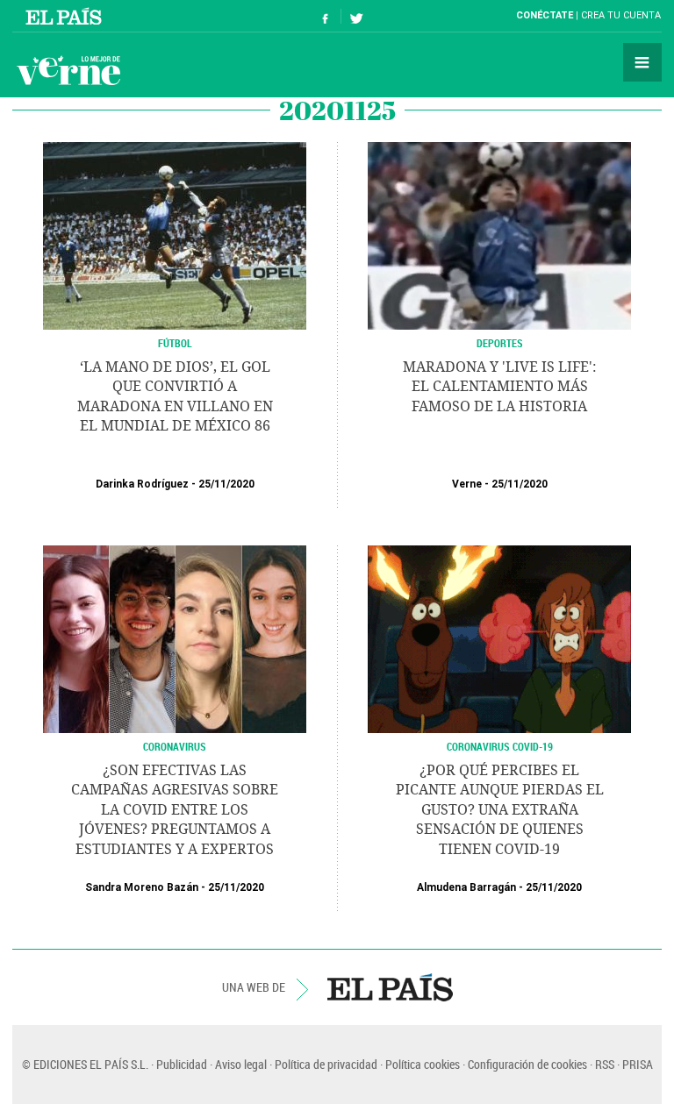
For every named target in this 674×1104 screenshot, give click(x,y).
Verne (68, 70)
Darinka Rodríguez (142, 484)
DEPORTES (500, 343)
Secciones (642, 62)
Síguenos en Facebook (326, 16)
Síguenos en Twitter (356, 16)
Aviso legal (241, 1064)
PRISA (637, 1064)
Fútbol (175, 343)
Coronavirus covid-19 (500, 746)
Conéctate (544, 15)
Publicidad (181, 1064)
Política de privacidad (326, 1064)
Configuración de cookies (527, 1064)
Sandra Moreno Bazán (141, 887)
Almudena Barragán (466, 887)
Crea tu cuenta (621, 15)
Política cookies (422, 1064)
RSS (604, 1064)
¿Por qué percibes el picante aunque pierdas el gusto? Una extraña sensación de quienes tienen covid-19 (500, 810)
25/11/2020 (226, 484)
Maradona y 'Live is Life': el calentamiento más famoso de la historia (500, 387)
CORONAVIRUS (174, 746)
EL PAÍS (390, 987)
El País (66, 16)
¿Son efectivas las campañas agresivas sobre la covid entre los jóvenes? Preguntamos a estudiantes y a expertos (174, 810)
